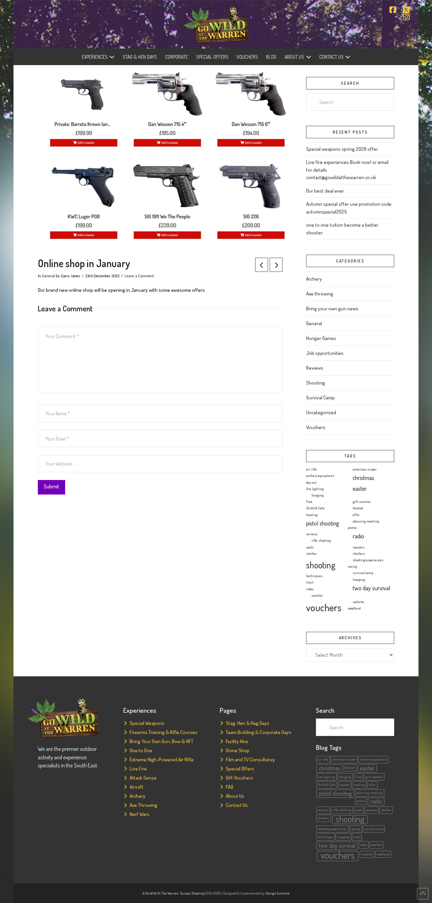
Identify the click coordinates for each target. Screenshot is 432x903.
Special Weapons (147, 723)
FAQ (229, 787)
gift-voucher (362, 501)
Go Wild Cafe (315, 508)
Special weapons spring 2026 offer (342, 149)
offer (356, 514)
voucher (317, 595)
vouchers (323, 607)
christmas (363, 477)
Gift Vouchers (239, 777)
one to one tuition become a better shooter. (342, 229)
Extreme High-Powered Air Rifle (162, 759)
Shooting (315, 382)
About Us (235, 796)
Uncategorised (321, 412)
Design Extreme (278, 893)
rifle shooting (321, 540)
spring (352, 566)
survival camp (363, 572)
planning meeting (366, 521)
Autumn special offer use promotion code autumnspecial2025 (349, 208)
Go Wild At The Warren (162, 893)
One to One (141, 750)
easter (360, 488)
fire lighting (315, 488)
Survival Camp (320, 397)
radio (358, 536)
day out (311, 482)
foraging (318, 495)
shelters (359, 553)
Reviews (314, 368)
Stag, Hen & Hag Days (247, 723)
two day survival (371, 588)
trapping (359, 579)
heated (358, 508)
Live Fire (138, 768)
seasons (358, 547)
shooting (320, 564)
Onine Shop (237, 750)
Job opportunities (325, 353)
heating (312, 514)
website (358, 601)
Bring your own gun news (332, 308)
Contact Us (237, 805)
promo (352, 527)
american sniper (365, 469)
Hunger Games (321, 338)
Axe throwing (319, 293)
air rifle (311, 469)
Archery (314, 279)
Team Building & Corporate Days (258, 732)
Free (309, 501)
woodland (354, 608)
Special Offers (240, 768)
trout (310, 582)
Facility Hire (237, 741)
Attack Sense (143, 777)
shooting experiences (368, 560)
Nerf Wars (140, 814)
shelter (311, 553)
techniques (314, 575)
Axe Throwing (143, 805)
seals (310, 547)
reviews (312, 534)
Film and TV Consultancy (250, 759)
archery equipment (320, 475)
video (310, 589)
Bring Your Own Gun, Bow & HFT (161, 741)
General (48, 276)
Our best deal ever (325, 191)
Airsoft (136, 787)
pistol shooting (322, 523)
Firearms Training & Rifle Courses (163, 732)
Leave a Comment (139, 276)
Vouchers (315, 427)
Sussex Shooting (192, 893)
